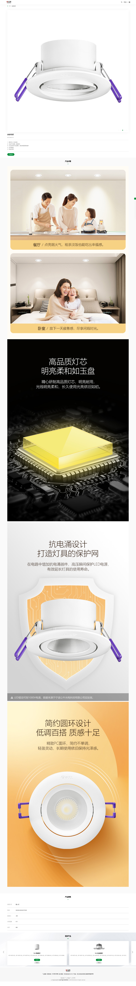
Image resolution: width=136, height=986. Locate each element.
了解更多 (37, 962)
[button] (118, 130)
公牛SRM (73, 978)
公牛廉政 (68, 978)
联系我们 (63, 978)
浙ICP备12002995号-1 (64, 980)
